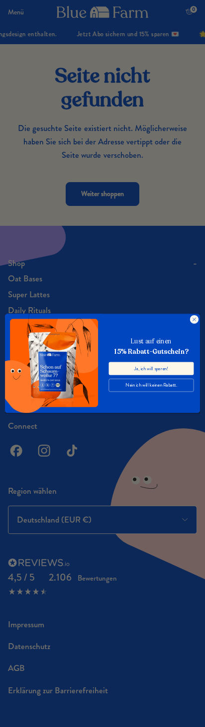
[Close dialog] (194, 319)
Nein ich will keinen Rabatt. (151, 385)
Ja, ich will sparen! (151, 368)
